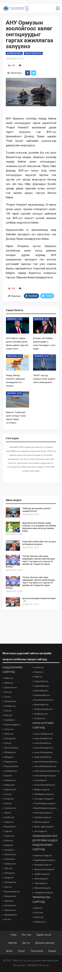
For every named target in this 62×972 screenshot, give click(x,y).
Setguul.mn (9, 785)
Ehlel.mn (38, 677)
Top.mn (7, 813)
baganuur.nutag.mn (43, 856)
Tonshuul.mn (10, 701)
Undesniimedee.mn (43, 709)
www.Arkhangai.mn (43, 752)
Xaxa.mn (38, 908)
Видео (52, 950)
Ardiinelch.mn (10, 771)
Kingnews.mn (10, 762)
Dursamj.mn (10, 739)
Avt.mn (7, 919)
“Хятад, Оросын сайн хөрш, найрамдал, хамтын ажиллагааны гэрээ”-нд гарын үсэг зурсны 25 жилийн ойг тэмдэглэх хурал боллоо (30, 561)
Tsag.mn (8, 831)
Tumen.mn (9, 836)
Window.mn (10, 752)
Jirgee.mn (9, 822)
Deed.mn (8, 845)
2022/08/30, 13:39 (41, 356)
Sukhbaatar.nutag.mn (44, 794)
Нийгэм (12, 942)
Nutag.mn (9, 757)
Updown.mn (10, 864)
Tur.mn (7, 697)
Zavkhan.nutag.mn (42, 817)
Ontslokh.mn (10, 882)
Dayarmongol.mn (12, 725)
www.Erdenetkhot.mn (44, 785)
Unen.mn (8, 841)
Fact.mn (8, 692)
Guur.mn (8, 776)
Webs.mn (8, 678)
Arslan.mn (9, 799)
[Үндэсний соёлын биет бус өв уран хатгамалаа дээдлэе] (13, 545)
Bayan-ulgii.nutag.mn (44, 827)
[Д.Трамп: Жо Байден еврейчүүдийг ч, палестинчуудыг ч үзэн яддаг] (44, 325)
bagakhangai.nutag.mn (44, 860)
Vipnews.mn (10, 910)
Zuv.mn (7, 794)
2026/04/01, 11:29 (14, 319)
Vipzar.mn (9, 901)
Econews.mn (10, 808)
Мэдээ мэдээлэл (33, 53)
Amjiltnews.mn (41, 714)
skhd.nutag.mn (41, 879)
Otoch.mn (38, 917)
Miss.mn (8, 715)
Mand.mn (38, 672)
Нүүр (14, 934)
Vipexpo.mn (10, 780)
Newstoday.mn (41, 705)
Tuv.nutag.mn (40, 831)
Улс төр (26, 934)
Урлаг (9, 950)
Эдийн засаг (43, 934)
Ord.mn (7, 743)
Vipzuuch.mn (10, 896)
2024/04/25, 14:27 (41, 319)
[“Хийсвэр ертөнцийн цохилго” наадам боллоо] (13, 512)
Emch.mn (38, 913)
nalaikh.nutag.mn (42, 874)
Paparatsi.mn (10, 790)
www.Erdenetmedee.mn (45, 762)
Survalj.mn (9, 850)
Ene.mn (7, 711)
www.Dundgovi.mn (43, 739)
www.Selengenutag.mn (45, 776)
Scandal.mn (9, 720)
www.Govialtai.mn (42, 757)
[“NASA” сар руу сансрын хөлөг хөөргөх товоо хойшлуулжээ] (44, 362)
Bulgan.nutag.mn (42, 790)
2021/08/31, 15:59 (14, 393)
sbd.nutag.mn (40, 883)
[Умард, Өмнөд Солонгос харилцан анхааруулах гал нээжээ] (17, 362)
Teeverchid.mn (11, 748)
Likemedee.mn (41, 691)
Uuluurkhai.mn (41, 681)
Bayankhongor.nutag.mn (45, 808)
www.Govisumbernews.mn (47, 771)
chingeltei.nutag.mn (43, 893)
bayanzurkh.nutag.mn (44, 869)
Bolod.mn (8, 683)
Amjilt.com (9, 817)
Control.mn (9, 859)
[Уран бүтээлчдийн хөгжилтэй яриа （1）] (13, 602)
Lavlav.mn (39, 668)
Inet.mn (8, 887)
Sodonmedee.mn (42, 695)
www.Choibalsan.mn (43, 734)
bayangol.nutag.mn (43, 865)
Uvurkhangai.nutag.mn (44, 804)
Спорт (21, 950)
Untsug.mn (9, 873)
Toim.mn (8, 868)
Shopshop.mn (10, 915)
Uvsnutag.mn (40, 780)
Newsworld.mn (11, 766)
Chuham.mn (10, 706)
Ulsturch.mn (10, 855)
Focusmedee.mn (12, 892)
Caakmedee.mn (41, 686)
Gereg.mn (9, 878)
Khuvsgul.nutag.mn (43, 813)
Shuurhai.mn (10, 827)
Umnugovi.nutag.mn (43, 799)
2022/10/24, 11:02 (14, 356)
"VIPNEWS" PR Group (38, 965)
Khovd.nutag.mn (42, 822)
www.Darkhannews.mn (45, 766)
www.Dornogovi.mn (43, 748)
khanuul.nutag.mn (42, 888)
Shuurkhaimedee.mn (43, 700)
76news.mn (39, 719)
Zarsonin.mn (10, 906)
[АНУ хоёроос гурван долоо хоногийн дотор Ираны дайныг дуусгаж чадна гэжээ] (17, 325)
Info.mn (8, 804)
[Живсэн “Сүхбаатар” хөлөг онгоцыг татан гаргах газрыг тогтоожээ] (17, 399)
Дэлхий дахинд (14, 53)
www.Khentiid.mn (42, 743)
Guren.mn (9, 729)
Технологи (37, 950)
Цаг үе (26, 942)
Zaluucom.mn (10, 688)
